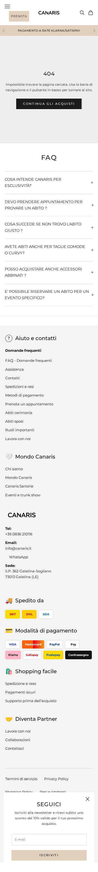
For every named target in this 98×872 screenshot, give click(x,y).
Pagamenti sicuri (20, 692)
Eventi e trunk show (22, 495)
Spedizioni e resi (19, 386)
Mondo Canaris (18, 477)
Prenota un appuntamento (29, 404)
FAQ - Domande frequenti (28, 360)
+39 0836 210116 (18, 534)
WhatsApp (18, 557)
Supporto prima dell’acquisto (30, 701)
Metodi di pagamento (24, 395)
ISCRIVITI (49, 855)
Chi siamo (14, 469)
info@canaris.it (18, 548)
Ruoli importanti (19, 430)
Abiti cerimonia (18, 412)
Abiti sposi (14, 421)
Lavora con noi (18, 438)
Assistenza (14, 369)
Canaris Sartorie (19, 486)
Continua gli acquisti (49, 104)
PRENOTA (19, 16)
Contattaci (14, 748)
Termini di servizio (21, 779)
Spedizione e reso (20, 683)
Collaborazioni (17, 740)
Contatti (12, 378)
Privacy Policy (56, 779)
